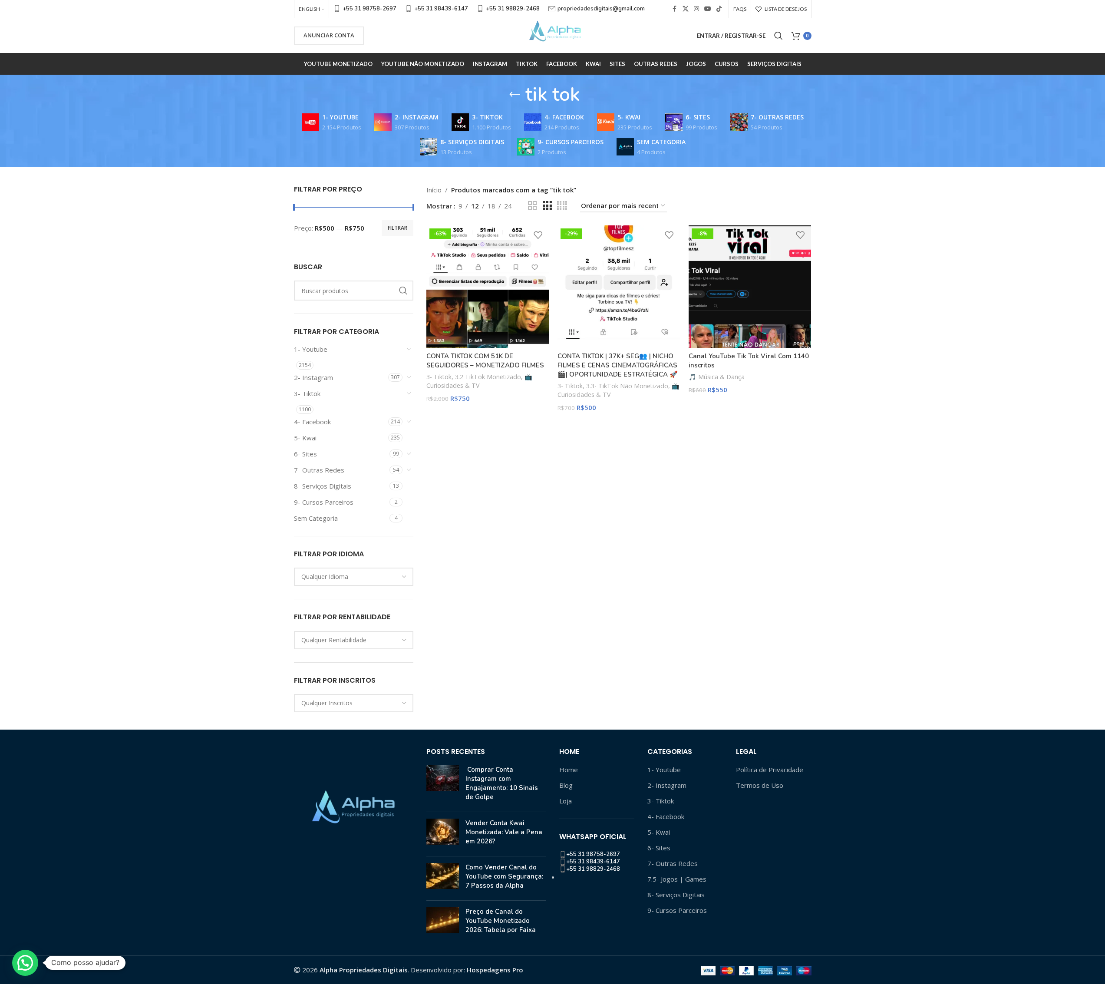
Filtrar (397, 227)
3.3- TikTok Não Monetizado (627, 386)
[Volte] (514, 94)
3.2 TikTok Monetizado (488, 377)
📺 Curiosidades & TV (479, 381)
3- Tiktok (307, 393)
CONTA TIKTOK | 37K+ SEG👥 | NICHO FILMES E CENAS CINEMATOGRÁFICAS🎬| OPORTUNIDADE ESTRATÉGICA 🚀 (617, 365)
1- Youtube (310, 349)
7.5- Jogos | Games (676, 879)
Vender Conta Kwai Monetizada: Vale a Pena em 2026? (503, 832)
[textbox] (354, 576)
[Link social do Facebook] (675, 9)
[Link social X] (685, 9)
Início (434, 189)
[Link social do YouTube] (708, 9)
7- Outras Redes (319, 470)
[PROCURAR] (403, 291)
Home (568, 769)
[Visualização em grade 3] (547, 205)
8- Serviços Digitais (322, 486)
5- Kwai (305, 437)
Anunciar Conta (328, 35)
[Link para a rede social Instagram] (696, 9)
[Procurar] (778, 35)
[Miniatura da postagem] (442, 785)
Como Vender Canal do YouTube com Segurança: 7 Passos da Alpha (504, 876)
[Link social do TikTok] (719, 9)
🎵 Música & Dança (717, 377)
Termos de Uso (759, 785)
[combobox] (354, 577)
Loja (565, 800)
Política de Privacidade (769, 769)
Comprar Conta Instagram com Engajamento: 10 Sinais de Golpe (501, 783)
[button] (25, 963)
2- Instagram (313, 377)
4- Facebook (312, 421)
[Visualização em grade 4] (562, 205)
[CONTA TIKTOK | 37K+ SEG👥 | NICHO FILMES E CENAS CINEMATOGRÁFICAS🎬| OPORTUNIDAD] (618, 286)
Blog (566, 785)
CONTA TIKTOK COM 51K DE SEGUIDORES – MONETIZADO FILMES (485, 361)
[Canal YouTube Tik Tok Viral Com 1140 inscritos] (750, 286)
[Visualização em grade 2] (532, 205)
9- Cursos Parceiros (323, 502)
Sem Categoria (316, 518)
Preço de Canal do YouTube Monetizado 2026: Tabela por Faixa (500, 920)
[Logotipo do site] (552, 34)
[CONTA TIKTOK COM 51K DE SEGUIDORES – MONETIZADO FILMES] (487, 286)
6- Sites (305, 453)
